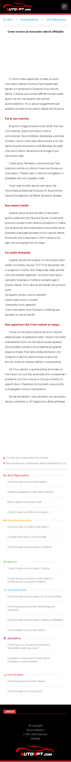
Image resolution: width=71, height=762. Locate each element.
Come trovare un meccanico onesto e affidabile (35, 620)
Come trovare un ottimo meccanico (28, 512)
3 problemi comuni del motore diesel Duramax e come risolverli (28, 660)
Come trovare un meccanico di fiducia (29, 547)
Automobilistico (29, 19)
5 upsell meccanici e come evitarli (26, 536)
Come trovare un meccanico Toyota (28, 568)
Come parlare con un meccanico (26, 630)
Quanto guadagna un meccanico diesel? (30, 491)
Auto (10, 19)
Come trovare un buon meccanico (27, 481)
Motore (12, 561)
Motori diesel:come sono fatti (24, 502)
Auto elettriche (16, 590)
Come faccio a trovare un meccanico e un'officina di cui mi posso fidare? (30, 580)
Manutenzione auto (19, 520)
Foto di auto (15, 674)
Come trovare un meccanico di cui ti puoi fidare (34, 596)
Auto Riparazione (56, 19)
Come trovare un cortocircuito (24, 691)
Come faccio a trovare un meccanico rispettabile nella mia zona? (29, 646)
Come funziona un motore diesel (26, 681)
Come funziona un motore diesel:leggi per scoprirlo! (31, 608)
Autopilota (14, 638)
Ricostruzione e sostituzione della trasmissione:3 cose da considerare (37, 463)
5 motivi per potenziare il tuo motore (27, 457)
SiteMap (35, 738)
